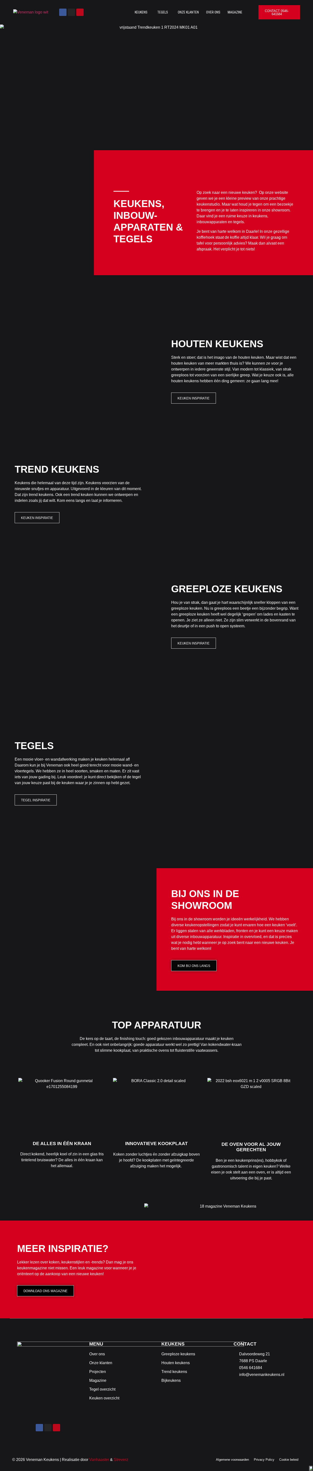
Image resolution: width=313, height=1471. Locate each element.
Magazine (235, 12)
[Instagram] (71, 12)
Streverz (121, 1460)
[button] (142, 12)
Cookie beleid (288, 1459)
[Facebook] (63, 12)
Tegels (162, 12)
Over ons (213, 12)
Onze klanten (188, 12)
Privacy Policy (264, 1459)
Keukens (141, 12)
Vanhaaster (99, 1460)
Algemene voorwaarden (232, 1459)
